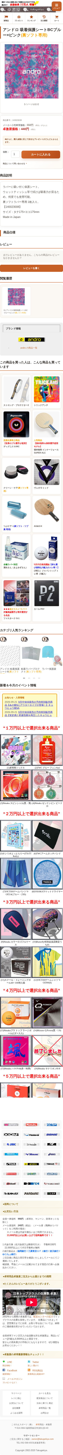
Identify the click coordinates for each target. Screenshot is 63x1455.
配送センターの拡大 (43, 1316)
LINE (7, 1364)
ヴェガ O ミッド (41, 488)
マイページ (16, 1393)
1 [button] (24, 678)
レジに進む (16, 1398)
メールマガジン (13, 1380)
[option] (10, 655)
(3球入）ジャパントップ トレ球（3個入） (46, 569)
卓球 (38, 1424)
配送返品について (45, 1398)
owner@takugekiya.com (43, 1439)
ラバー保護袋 (49, 669)
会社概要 (16, 1408)
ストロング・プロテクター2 (16, 405)
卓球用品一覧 (45, 1408)
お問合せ (45, 1413)
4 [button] (39, 678)
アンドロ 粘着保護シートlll (9, 672)
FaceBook (10, 1372)
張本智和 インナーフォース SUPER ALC (46, 446)
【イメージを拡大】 (31, 104)
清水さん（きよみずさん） (16, 566)
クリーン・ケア (16, 489)
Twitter (33, 1364)
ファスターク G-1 (16, 614)
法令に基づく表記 (45, 1403)
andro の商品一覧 (28, 348)
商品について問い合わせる (14, 164)
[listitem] (6, 18)
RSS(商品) (36, 1372)
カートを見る (45, 1393)
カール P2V (39, 609)
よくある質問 (16, 1413)
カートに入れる (41, 154)
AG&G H (38, 526)
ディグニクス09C (16, 443)
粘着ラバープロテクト (31, 670)
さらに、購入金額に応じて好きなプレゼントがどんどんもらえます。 (31, 140)
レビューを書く (31, 268)
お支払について (16, 1403)
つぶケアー (16, 528)
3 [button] (34, 678)
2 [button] (29, 678)
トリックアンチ (41, 405)
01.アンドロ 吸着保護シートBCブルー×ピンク (16, 311)
